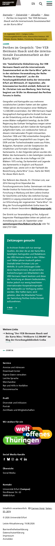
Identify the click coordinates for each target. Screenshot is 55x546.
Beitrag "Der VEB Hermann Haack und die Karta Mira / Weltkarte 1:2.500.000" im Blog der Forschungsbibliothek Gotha (28, 336)
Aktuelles (35, 14)
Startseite (7, 14)
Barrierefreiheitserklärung (15, 529)
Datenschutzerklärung (13, 532)
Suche (40, 3)
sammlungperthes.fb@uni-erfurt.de (22, 223)
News (46, 14)
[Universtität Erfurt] (10, 3)
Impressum (8, 535)
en (33, 3)
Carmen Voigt (37, 508)
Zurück (9, 350)
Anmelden (8, 538)
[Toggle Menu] (49, 3)
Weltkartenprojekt (41, 208)
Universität (21, 14)
